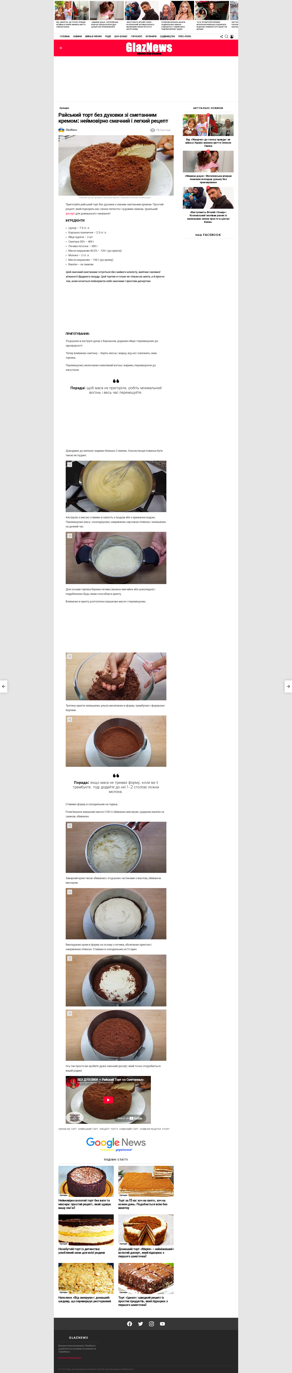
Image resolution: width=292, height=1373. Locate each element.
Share (62, 139)
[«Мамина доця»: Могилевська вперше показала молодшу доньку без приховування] (107, 10)
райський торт (89, 1129)
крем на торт (68, 1129)
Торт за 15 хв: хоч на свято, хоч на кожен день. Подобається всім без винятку (142, 1204)
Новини (77, 36)
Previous (55, 16)
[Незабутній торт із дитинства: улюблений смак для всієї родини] (86, 1230)
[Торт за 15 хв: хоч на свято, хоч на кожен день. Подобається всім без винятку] (146, 1181)
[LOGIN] (232, 37)
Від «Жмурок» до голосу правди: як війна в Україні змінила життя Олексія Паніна (71, 24)
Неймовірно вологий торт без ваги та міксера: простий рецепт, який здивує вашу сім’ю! (84, 1204)
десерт (70, 213)
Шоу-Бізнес (120, 36)
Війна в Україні (93, 36)
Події (108, 36)
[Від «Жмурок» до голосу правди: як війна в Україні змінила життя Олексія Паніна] (72, 10)
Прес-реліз (184, 36)
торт (167, 1129)
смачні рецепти (151, 1129)
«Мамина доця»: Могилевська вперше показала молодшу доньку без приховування (104, 24)
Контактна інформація (69, 1358)
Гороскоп (136, 36)
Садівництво (167, 36)
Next (236, 16)
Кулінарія (151, 36)
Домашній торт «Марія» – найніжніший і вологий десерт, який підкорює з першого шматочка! (146, 1252)
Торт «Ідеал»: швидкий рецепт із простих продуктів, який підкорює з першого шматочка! (143, 1301)
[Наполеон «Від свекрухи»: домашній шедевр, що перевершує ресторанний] (86, 1278)
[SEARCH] (226, 37)
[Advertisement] (146, 79)
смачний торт (130, 1129)
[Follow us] (221, 37)
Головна (65, 36)
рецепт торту (109, 1129)
